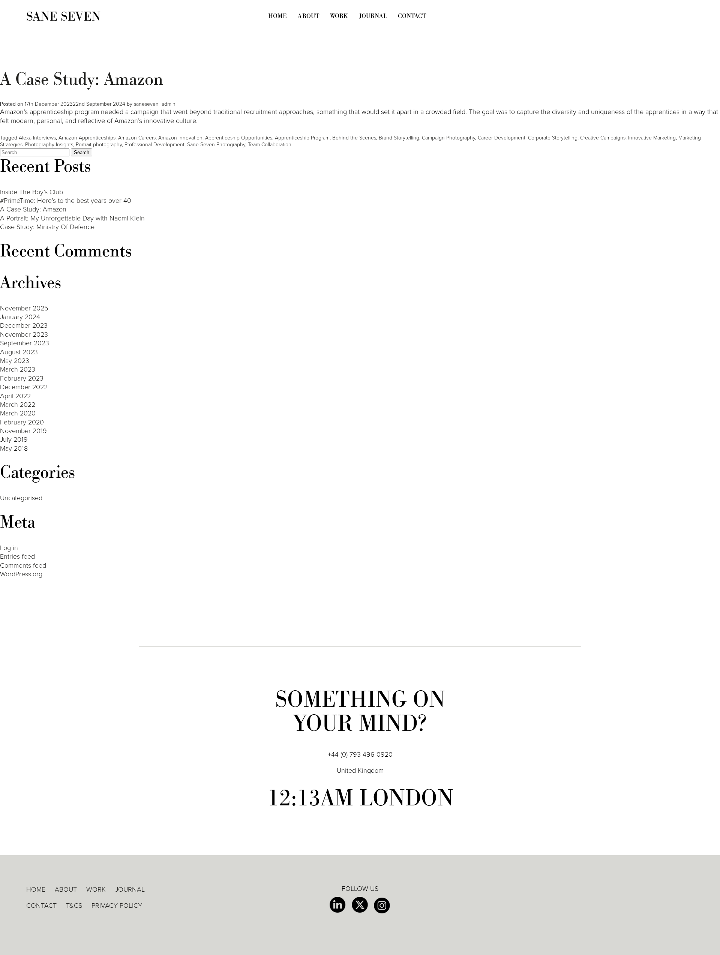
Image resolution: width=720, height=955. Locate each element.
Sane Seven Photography (216, 144)
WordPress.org (21, 574)
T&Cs (74, 905)
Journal (373, 16)
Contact (412, 16)
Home (277, 16)
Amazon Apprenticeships (87, 138)
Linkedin (338, 905)
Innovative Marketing (652, 138)
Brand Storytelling (399, 138)
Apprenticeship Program (302, 138)
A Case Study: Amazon (81, 79)
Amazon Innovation (180, 138)
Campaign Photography (448, 138)
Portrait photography (99, 144)
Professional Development (154, 144)
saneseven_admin (155, 104)
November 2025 (24, 308)
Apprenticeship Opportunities (238, 138)
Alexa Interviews (37, 138)
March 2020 (18, 413)
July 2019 (14, 439)
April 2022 (15, 396)
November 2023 (24, 334)
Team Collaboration (269, 144)
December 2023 (24, 325)
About (308, 16)
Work (339, 16)
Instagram (382, 905)
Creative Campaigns (603, 138)
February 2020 (22, 422)
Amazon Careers (137, 138)
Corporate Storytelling (553, 138)
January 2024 (20, 317)
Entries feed (17, 556)
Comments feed (23, 565)
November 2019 (23, 431)
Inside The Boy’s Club (31, 192)
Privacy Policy (117, 905)
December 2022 (24, 387)
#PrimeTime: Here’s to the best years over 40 (65, 200)
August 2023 (19, 352)
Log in (9, 548)
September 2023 (24, 343)
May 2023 (14, 361)
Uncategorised (21, 498)
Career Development (501, 138)
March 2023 (17, 369)
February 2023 (22, 378)
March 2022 (17, 404)
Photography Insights (49, 144)
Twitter (360, 905)
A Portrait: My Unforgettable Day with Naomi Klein (72, 218)
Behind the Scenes (354, 138)
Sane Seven (63, 16)
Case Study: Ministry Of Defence (47, 227)
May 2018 (14, 448)
